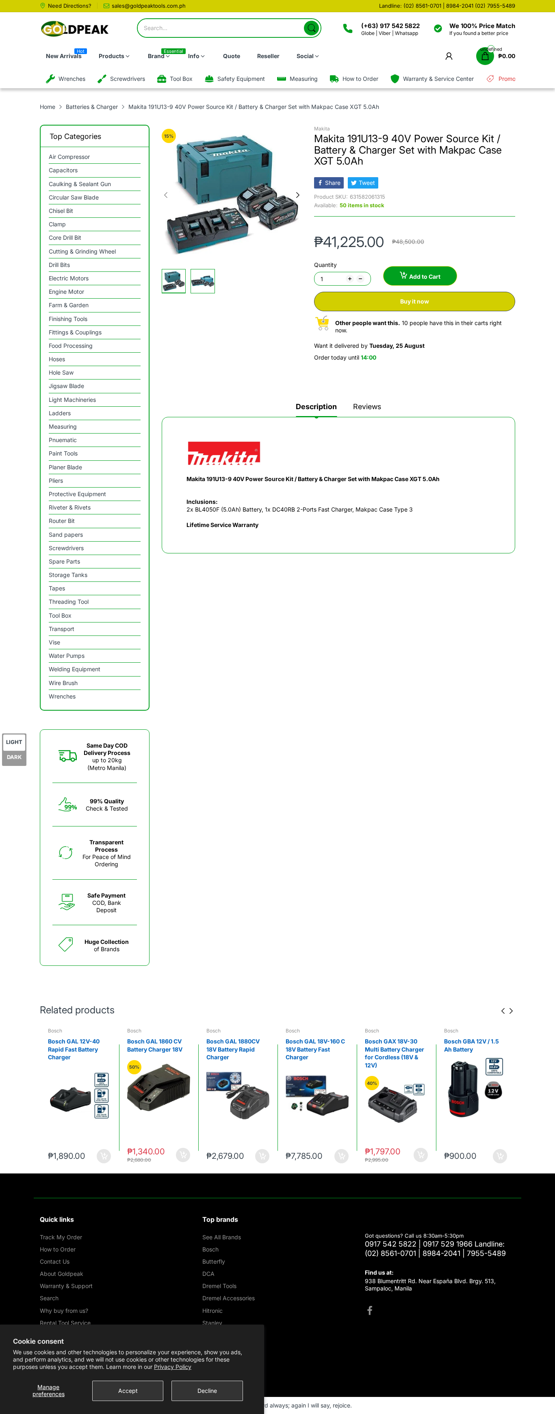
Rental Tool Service (65, 1322)
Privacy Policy (172, 1366)
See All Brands (221, 1237)
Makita (322, 129)
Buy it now (414, 301)
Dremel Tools (219, 1285)
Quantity (325, 264)
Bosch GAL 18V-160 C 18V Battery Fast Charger (315, 1049)
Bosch (55, 1031)
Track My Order (61, 1237)
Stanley (212, 1322)
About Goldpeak (61, 1273)
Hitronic (212, 1310)
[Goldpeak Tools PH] (75, 29)
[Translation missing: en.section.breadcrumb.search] (311, 28)
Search (49, 1298)
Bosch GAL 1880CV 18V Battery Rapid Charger (233, 1049)
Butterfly (213, 1261)
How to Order (58, 1249)
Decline (207, 1390)
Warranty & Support (66, 1285)
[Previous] (298, 195)
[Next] (166, 195)
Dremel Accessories (228, 1298)
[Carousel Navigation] (507, 1011)
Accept (128, 1390)
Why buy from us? (64, 1310)
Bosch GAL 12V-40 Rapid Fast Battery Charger (74, 1049)
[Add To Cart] (104, 1156)
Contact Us (54, 1261)
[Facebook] (370, 1311)
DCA (208, 1273)
